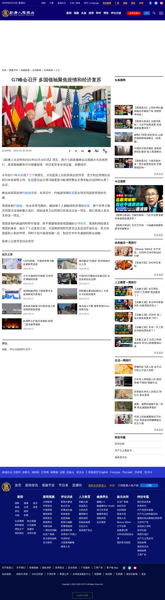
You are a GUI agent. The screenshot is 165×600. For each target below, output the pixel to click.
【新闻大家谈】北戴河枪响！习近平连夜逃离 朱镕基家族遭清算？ (147, 124)
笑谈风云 (83, 506)
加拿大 (26, 472)
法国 (62, 472)
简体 (78, 3)
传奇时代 (141, 506)
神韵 (43, 3)
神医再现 (101, 518)
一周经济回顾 (50, 530)
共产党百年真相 (145, 510)
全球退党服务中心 (82, 574)
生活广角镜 (122, 502)
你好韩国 (121, 510)
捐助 (125, 3)
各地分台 (62, 3)
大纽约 (17, 472)
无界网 (119, 574)
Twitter (156, 3)
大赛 (51, 3)
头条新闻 (120, 80)
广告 (117, 3)
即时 (98, 13)
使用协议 (59, 567)
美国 (17, 507)
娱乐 (35, 503)
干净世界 (51, 574)
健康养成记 (102, 514)
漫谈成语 (83, 518)
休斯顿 (54, 472)
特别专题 (120, 437)
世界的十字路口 (69, 534)
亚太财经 (47, 542)
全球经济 (80, 223)
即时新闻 (19, 525)
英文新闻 (107, 3)
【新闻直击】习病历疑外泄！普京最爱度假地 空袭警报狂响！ (147, 164)
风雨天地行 (143, 534)
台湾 (26, 507)
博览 (106, 13)
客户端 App (112, 567)
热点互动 (65, 506)
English (103, 472)
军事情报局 (66, 526)
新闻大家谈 (66, 502)
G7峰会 (15, 175)
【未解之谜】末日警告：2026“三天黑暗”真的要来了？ (147, 292)
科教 (26, 515)
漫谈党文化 (121, 457)
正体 (72, 3)
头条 (83, 13)
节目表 (63, 485)
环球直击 (47, 506)
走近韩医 (101, 522)
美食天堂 (121, 514)
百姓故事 (141, 542)
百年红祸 (119, 443)
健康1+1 (101, 502)
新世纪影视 (132, 574)
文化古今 (83, 526)
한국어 (148, 472)
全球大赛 (31, 533)
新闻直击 (47, 518)
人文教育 (84, 496)
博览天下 (19, 529)
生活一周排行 (123, 360)
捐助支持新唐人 (97, 485)
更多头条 (158, 174)
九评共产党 (143, 522)
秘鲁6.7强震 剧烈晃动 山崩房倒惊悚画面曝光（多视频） (148, 138)
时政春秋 (65, 514)
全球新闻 (36, 70)
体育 (35, 507)
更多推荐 (158, 235)
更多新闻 (158, 274)
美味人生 (121, 518)
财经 (26, 511)
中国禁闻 (47, 510)
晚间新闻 (47, 514)
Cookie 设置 (82, 595)
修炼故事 (141, 550)
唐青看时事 (66, 530)
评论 (17, 511)
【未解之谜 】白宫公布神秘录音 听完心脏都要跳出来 (147, 343)
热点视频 (31, 521)
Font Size (96, 150)
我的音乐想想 (124, 542)
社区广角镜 (48, 534)
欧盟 (31, 180)
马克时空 (65, 538)
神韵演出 (19, 533)
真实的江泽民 (144, 526)
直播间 (77, 485)
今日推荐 (120, 181)
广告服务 (85, 567)
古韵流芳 (83, 510)
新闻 (69, 13)
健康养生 (102, 496)
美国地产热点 (85, 530)
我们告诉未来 (144, 502)
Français (115, 472)
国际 (17, 503)
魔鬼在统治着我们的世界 (149, 518)
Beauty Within (124, 522)
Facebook (150, 3)
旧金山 (70, 472)
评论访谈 (116, 13)
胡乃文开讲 (102, 510)
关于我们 (20, 567)
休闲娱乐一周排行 (125, 242)
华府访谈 (47, 526)
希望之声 (64, 574)
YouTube (161, 3)
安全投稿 (72, 567)
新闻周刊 (47, 522)
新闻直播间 (134, 13)
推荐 (91, 13)
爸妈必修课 (84, 522)
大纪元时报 (37, 574)
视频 (76, 13)
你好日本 (121, 506)
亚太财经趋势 (50, 538)
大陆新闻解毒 (67, 542)
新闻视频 (49, 496)
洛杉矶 (35, 472)
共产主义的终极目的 (147, 514)
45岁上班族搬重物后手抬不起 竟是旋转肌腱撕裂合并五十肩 (147, 420)
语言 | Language (91, 3)
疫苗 (71, 192)
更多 (143, 574)
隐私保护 (46, 567)
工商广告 (141, 554)
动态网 (108, 574)
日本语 (138, 472)
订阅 (149, 485)
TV (147, 13)
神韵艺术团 (22, 574)
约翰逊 (26, 192)
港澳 (26, 503)
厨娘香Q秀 (122, 530)
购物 (141, 3)
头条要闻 (19, 521)
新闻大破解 (66, 522)
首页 (4, 70)
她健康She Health (106, 506)
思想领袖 (65, 518)
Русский (127, 472)
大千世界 (121, 526)
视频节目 (13, 70)
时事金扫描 (66, 510)
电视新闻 (25, 70)
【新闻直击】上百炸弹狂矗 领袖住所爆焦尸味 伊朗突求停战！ (148, 111)
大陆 (17, 515)
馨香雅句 (83, 514)
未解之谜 (83, 502)
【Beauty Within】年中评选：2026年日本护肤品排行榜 (147, 252)
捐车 (133, 3)
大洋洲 (45, 472)
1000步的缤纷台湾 (125, 536)
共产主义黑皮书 (123, 450)
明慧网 (97, 574)
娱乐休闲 (123, 496)
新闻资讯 (31, 485)
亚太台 (80, 472)
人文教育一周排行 (125, 282)
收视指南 (33, 567)
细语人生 (65, 546)
